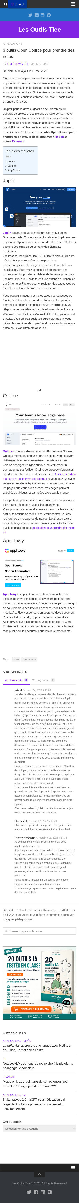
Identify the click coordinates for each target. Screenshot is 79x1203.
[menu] (17, 4)
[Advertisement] (39, 360)
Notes (16, 659)
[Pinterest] (48, 15)
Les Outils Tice (39, 29)
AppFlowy (14, 170)
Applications (12, 43)
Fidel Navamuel (17, 63)
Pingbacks (45, 680)
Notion (59, 136)
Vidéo (27, 1040)
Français (9, 1077)
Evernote (18, 141)
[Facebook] (36, 15)
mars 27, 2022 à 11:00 (38, 690)
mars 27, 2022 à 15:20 (44, 821)
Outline (12, 166)
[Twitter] (30, 15)
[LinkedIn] (42, 15)
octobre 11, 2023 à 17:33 (53, 837)
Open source (29, 659)
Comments (18, 680)
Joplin (11, 161)
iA (4, 1058)
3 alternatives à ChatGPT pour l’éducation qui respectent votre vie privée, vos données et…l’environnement (34, 1104)
